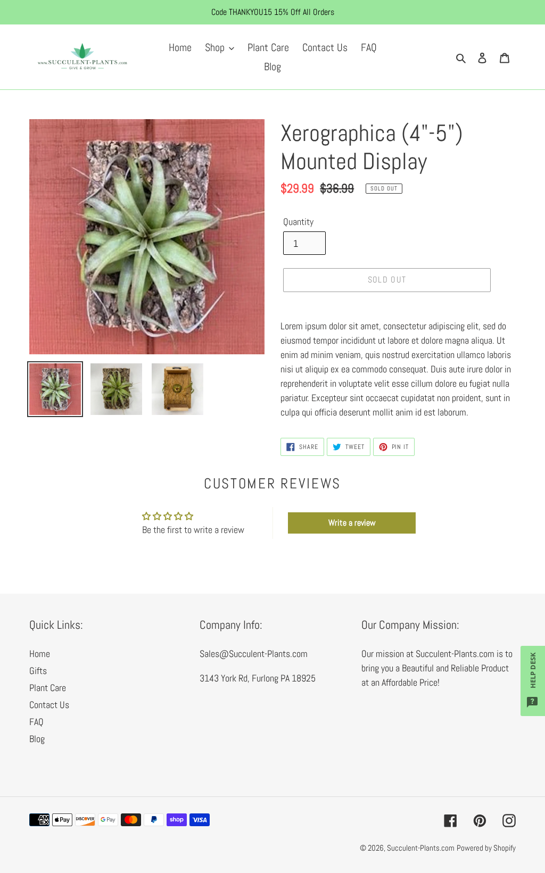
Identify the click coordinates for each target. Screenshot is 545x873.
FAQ (36, 722)
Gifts (38, 670)
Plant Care (47, 687)
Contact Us (49, 705)
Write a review (352, 522)
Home (39, 653)
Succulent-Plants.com (421, 848)
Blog (37, 739)
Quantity (298, 221)
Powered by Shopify (486, 848)
